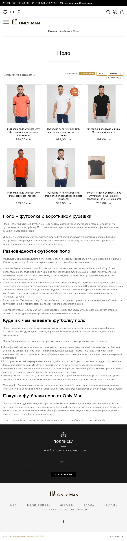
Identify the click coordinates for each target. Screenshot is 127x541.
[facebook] (63, 522)
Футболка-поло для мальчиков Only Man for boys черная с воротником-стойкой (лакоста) (103, 196)
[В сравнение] (5, 101)
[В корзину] (5, 118)
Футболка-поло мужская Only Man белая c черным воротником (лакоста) (63, 196)
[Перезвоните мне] (115, 13)
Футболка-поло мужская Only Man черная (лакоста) (103, 130)
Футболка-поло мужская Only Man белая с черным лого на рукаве (63, 132)
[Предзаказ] (45, 182)
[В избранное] (5, 110)
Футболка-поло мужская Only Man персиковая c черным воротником (23, 132)
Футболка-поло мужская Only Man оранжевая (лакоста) (23, 194)
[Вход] (19, 13)
